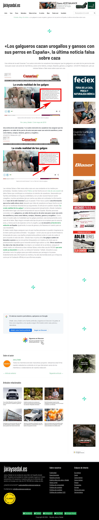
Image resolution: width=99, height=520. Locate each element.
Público (30, 191)
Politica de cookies (56, 487)
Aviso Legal (53, 482)
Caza (76, 475)
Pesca (76, 482)
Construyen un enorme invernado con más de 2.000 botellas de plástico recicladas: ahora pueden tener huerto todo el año (12, 424)
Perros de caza (79, 490)
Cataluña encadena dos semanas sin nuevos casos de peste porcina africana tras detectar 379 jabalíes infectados (32, 403)
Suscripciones (54, 475)
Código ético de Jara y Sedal (59, 480)
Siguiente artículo (56, 373)
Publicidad (53, 473)
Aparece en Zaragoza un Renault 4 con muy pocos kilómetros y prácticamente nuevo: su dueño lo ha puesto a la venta (33, 424)
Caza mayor (78, 478)
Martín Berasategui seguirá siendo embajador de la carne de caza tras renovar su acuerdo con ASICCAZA (54, 403)
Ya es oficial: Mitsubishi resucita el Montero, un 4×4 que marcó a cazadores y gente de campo (12, 403)
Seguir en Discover (40, 330)
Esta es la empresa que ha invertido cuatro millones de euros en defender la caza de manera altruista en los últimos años (54, 424)
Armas (76, 487)
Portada (16, 17)
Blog (20, 17)
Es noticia (25, 17)
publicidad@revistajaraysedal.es (29, 485)
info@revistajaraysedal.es (22, 489)
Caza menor (78, 480)
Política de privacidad (57, 485)
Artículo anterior (9, 373)
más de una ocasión (54, 191)
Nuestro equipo (55, 478)
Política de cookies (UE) (58, 492)
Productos (77, 485)
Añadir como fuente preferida (20, 330)
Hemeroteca (78, 492)
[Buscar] (95, 13)
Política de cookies (56, 490)
